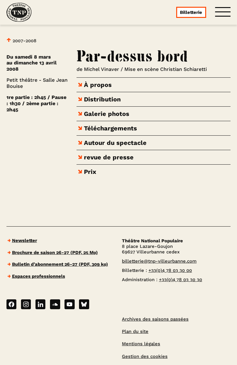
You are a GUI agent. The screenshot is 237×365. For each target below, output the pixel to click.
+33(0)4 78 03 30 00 (170, 270)
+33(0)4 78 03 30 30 (180, 279)
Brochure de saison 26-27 (55, 252)
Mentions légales (141, 344)
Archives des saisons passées (155, 319)
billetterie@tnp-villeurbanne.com (159, 261)
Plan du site (135, 331)
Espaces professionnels (38, 276)
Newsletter (24, 240)
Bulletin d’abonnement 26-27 (60, 264)
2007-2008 (23, 40)
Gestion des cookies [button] (145, 356)
